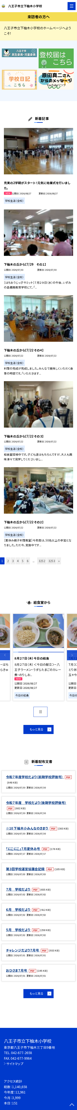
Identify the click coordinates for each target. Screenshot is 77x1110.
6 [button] (28, 561)
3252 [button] (42, 561)
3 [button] (13, 561)
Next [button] (72, 655)
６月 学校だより (18, 909)
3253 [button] (51, 561)
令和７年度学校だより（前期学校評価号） (35, 776)
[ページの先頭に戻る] (72, 1105)
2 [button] (8, 561)
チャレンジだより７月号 (23, 950)
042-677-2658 (21, 1052)
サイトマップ (14, 1063)
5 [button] (23, 561)
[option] (38, 657)
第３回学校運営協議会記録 (25, 868)
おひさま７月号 (17, 970)
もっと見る (36, 729)
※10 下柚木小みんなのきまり (27, 828)
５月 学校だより (18, 929)
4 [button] (18, 561)
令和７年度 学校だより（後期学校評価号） (36, 802)
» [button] (59, 561)
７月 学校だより (18, 889)
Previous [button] (5, 655)
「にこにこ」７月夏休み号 (23, 848)
